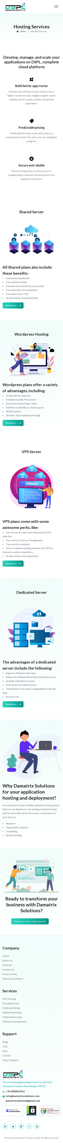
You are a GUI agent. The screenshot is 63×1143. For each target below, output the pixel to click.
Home (23, 31)
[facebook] (5, 1126)
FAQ (4, 1050)
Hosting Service (10, 1003)
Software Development (14, 1021)
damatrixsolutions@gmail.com (23, 1100)
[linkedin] (21, 1126)
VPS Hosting (9, 998)
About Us (7, 960)
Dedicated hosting (12, 1017)
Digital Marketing (11, 1012)
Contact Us (8, 969)
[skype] (37, 1126)
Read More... (11, 305)
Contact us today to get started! (30, 921)
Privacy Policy (9, 974)
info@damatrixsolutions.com (22, 1095)
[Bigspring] (31, 1074)
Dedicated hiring (11, 1007)
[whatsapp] (29, 1126)
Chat (4, 1046)
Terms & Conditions (12, 978)
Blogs (5, 1041)
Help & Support (10, 1060)
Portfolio (7, 965)
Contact (6, 1055)
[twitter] (13, 1126)
